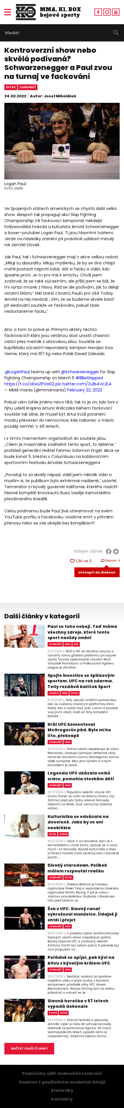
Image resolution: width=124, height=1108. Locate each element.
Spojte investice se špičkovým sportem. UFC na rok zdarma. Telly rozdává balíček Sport (81, 681)
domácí (54, 693)
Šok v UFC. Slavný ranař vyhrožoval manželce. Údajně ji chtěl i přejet (82, 914)
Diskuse (112, 560)
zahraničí (28, 87)
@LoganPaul (17, 372)
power (63, 834)
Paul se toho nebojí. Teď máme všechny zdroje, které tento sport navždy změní (82, 632)
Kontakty (62, 1099)
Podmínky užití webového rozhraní (62, 1073)
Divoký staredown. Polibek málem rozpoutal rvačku (77, 868)
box (76, 644)
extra (11, 87)
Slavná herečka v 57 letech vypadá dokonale (78, 1003)
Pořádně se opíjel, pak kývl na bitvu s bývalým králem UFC (81, 960)
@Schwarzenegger (80, 372)
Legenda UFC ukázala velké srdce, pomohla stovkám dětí (81, 776)
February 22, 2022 (84, 390)
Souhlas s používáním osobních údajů (62, 1082)
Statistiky (62, 1090)
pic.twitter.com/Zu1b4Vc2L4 (83, 384)
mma (68, 644)
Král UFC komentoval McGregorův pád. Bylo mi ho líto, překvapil (79, 730)
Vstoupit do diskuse (96, 572)
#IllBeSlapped (89, 378)
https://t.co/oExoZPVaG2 (29, 384)
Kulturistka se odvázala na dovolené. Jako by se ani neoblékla (78, 822)
